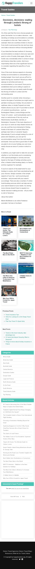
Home (3, 15)
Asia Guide (6, 363)
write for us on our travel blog (20, 488)
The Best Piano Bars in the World (8, 254)
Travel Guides (10, 15)
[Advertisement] (17, 519)
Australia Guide (7, 366)
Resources (8, 553)
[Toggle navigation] (31, 3)
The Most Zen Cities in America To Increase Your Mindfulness (8, 278)
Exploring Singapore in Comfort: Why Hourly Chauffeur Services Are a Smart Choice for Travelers (16, 428)
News (21, 551)
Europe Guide (7, 376)
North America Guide (9, 382)
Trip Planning (12, 30)
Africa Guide (6, 357)
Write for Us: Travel (19, 553)
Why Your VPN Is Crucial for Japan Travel (8, 300)
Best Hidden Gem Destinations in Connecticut (25, 230)
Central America (8, 369)
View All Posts (14, 496)
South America (7, 388)
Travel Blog (27, 551)
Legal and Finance (8, 379)
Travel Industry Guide (9, 391)
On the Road (6, 385)
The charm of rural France (11, 433)
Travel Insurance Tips (12, 315)
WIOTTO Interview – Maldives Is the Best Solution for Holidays (26, 255)
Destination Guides (8, 372)
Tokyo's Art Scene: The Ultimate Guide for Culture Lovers (8, 232)
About (28, 553)
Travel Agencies (13, 551)
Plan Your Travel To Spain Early (15, 321)
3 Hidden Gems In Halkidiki (11, 475)
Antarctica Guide (8, 360)
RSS (23, 496)
